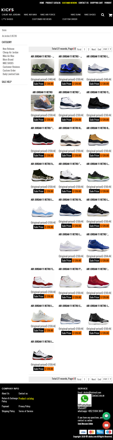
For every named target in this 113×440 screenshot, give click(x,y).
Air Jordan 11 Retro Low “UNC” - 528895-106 (42, 199)
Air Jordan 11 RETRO (9, 35)
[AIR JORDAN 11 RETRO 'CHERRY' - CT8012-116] (42, 279)
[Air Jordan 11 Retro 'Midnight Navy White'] (98, 244)
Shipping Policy (8, 411)
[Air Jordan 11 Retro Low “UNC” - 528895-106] (42, 210)
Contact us (84, 2)
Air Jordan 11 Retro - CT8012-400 (70, 56)
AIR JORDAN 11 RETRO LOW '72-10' (98, 199)
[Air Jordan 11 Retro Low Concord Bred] (42, 352)
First (79, 49)
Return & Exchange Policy (10, 400)
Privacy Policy (24, 406)
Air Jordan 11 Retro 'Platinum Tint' (70, 268)
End (99, 49)
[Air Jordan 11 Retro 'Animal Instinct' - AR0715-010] (42, 174)
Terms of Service (26, 411)
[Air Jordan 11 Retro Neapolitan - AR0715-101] (70, 138)
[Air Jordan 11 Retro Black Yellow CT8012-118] (98, 138)
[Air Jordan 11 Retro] (42, 103)
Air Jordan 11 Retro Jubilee (98, 305)
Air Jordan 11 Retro (43, 92)
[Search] (102, 14)
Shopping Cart (96, 2)
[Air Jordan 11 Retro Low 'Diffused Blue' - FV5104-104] (98, 67)
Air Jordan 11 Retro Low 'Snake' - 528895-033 (98, 163)
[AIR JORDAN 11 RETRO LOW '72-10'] (98, 210)
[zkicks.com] (7, 9)
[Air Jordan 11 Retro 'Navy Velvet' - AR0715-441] (70, 210)
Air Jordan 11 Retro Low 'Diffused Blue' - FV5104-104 (98, 56)
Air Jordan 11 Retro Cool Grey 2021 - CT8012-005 (70, 305)
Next (94, 49)
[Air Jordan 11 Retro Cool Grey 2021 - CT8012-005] (70, 316)
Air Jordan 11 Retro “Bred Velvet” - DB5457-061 (42, 127)
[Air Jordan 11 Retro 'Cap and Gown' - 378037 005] (98, 103)
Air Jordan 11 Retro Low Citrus (42, 305)
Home (42, 2)
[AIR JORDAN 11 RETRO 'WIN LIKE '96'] (98, 280)
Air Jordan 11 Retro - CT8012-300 (42, 56)
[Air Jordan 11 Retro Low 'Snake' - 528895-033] (98, 174)
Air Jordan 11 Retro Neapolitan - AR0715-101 (70, 127)
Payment (108, 2)
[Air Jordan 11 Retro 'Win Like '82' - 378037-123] (70, 103)
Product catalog (53, 2)
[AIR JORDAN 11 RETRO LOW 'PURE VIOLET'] (70, 244)
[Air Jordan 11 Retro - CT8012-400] (70, 67)
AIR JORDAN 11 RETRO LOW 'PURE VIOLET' (70, 234)
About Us (5, 393)
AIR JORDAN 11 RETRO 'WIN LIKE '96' (98, 268)
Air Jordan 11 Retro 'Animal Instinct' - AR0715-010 (42, 163)
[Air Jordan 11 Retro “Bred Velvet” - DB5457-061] (42, 138)
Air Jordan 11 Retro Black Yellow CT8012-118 (98, 127)
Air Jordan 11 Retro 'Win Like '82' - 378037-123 (70, 92)
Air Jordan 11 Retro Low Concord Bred (42, 341)
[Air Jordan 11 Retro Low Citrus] (42, 315)
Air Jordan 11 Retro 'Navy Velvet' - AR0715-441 (70, 199)
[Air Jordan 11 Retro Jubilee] (98, 316)
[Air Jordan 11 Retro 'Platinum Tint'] (70, 280)
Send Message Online (85, 423)
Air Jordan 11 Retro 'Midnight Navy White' (98, 234)
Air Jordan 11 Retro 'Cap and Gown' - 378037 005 (98, 92)
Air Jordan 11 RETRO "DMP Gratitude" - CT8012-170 (70, 163)
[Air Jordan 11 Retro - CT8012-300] (42, 67)
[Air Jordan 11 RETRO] (70, 174)
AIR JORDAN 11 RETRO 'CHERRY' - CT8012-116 (42, 268)
